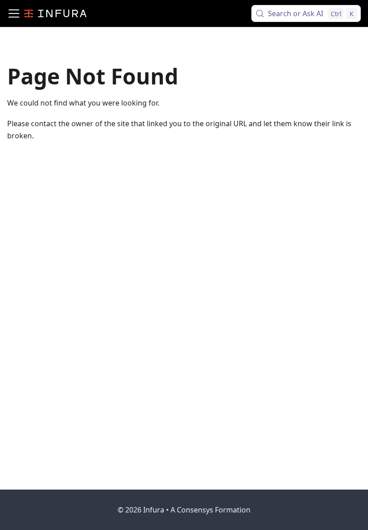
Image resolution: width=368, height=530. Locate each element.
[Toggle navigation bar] (14, 13)
